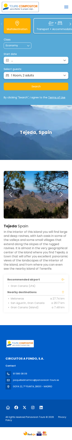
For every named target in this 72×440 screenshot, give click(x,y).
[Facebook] (16, 407)
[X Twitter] (24, 407)
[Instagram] (32, 407)
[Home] (8, 407)
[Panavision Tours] (20, 343)
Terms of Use (56, 97)
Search (36, 86)
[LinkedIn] (41, 407)
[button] (2, 24)
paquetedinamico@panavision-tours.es (36, 380)
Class (7, 39)
